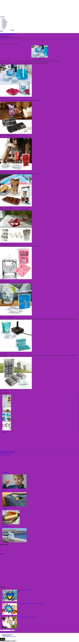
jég (6, 432)
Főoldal (1, 31)
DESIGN (8, 433)
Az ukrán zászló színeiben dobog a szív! (25, 589)
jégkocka (9, 432)
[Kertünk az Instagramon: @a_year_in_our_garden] (9, 622)
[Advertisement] (34, 8)
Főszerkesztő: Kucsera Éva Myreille (8, 636)
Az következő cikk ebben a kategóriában (7, 452)
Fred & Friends (14, 61)
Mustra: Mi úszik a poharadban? (8, 33)
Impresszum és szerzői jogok (7, 634)
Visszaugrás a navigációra (4, 35)
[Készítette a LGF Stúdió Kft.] (11, 640)
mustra (12, 432)
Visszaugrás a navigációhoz (5, 454)
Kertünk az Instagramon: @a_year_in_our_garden (27, 616)
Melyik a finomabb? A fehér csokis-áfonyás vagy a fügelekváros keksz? (31, 603)
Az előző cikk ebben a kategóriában (6, 451)
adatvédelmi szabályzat (6, 635)
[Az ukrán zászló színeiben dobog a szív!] (9, 595)
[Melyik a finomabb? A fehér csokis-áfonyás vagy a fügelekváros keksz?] (9, 609)
